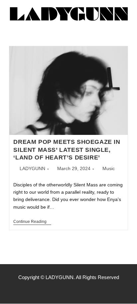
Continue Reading (32, 221)
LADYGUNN (32, 168)
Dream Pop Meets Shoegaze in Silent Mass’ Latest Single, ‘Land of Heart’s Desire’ (66, 150)
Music (108, 168)
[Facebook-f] (54, 290)
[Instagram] (68, 290)
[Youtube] (82, 290)
